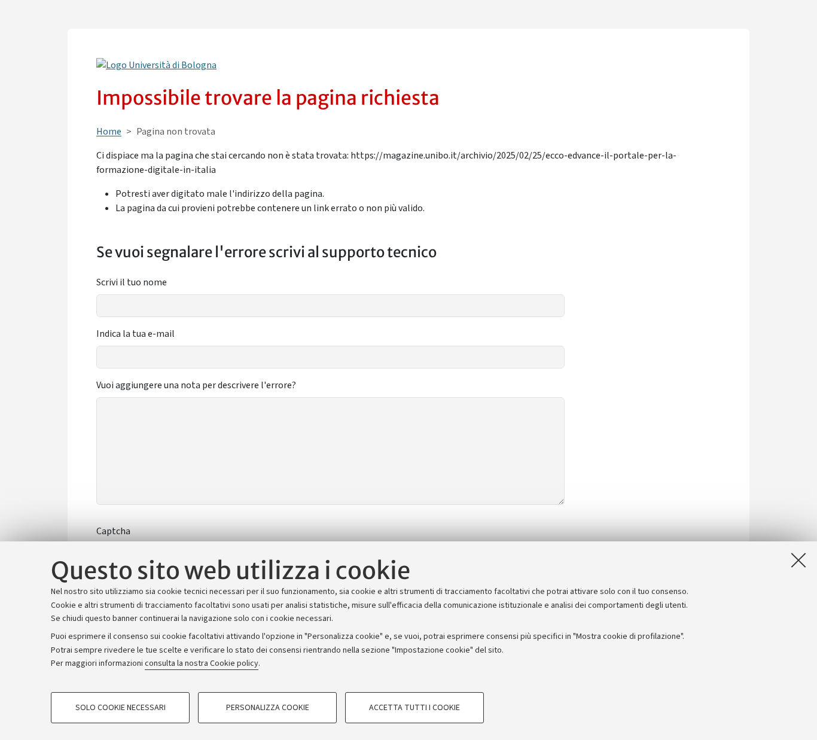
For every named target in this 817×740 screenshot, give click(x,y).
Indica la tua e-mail (135, 333)
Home (108, 131)
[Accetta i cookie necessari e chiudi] (798, 560)
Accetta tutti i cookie (414, 708)
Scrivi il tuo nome (131, 282)
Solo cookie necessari (120, 708)
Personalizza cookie (267, 708)
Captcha (113, 531)
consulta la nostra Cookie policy (201, 663)
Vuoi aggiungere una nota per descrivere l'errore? (196, 385)
